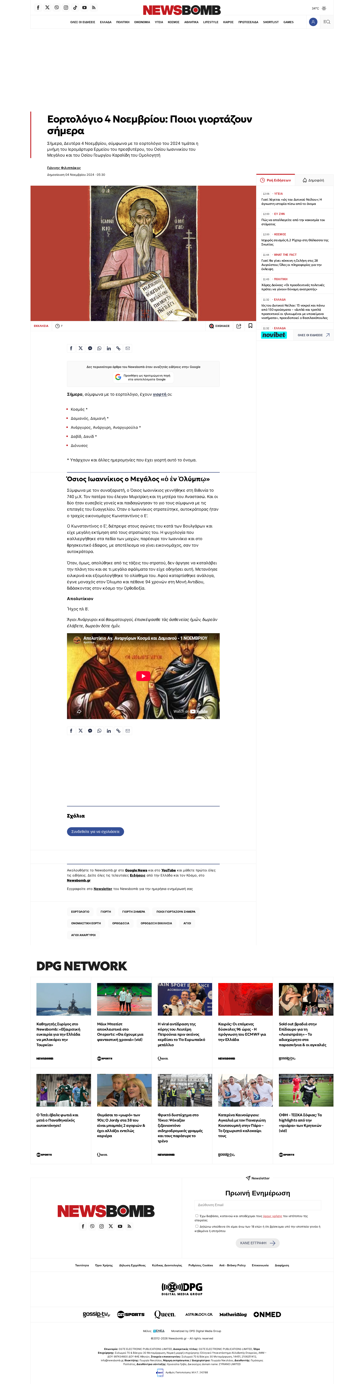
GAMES (289, 22)
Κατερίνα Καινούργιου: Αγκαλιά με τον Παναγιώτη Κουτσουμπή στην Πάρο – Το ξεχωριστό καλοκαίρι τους (242, 1125)
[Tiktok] (75, 7)
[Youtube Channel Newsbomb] (84, 7)
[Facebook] (38, 7)
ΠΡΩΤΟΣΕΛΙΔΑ (248, 22)
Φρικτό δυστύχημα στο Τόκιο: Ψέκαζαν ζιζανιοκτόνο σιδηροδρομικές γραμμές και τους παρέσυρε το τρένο (180, 1127)
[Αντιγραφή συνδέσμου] (239, 326)
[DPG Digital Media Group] (182, 1289)
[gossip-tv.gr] (96, 1314)
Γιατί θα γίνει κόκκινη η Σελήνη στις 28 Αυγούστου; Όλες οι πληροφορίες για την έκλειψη (291, 264)
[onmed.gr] (267, 1314)
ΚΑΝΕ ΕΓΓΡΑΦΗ (253, 1243)
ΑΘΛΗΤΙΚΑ (191, 22)
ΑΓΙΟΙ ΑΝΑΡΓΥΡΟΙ (83, 935)
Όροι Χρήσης (104, 1265)
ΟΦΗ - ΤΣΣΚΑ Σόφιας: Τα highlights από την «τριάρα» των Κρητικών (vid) (300, 1122)
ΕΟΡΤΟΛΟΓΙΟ (80, 911)
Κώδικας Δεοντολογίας (167, 1265)
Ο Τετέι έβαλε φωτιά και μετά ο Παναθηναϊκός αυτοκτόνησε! (57, 1120)
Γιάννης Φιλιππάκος (64, 168)
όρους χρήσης (272, 1216)
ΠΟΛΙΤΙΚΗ (122, 22)
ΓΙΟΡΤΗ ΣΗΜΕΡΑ (133, 911)
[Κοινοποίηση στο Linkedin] (109, 348)
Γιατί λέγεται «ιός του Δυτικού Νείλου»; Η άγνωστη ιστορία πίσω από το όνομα (291, 201)
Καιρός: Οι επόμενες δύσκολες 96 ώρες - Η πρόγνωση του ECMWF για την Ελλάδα (242, 1032)
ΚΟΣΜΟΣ (173, 22)
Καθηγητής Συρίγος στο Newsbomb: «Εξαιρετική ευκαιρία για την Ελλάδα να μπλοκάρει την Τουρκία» (58, 1034)
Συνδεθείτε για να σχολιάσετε (95, 831)
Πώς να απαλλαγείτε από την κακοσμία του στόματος (293, 222)
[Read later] (250, 326)
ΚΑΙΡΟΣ (228, 22)
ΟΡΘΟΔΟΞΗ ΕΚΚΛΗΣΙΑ (156, 923)
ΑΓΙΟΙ (187, 923)
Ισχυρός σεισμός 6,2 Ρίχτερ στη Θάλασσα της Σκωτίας (294, 242)
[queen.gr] (165, 1314)
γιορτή (160, 394)
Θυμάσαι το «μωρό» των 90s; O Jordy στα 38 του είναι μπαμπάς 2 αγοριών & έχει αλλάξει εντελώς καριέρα (121, 1125)
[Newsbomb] (106, 1211)
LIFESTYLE (210, 22)
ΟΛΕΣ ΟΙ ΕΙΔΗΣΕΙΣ (82, 22)
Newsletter (103, 889)
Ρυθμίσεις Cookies (201, 1265)
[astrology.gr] (199, 1314)
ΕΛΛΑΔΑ (105, 22)
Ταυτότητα (82, 1265)
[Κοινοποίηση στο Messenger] (90, 348)
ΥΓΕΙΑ (159, 22)
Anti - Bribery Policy (232, 1265)
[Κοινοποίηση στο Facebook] (71, 348)
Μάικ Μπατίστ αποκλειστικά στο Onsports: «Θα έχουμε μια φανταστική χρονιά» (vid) (120, 1032)
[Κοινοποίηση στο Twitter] (80, 348)
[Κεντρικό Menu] (326, 21)
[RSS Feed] (94, 7)
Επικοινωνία (260, 1265)
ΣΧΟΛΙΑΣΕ (222, 326)
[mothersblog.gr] (233, 1314)
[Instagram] (66, 7)
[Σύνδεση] (313, 21)
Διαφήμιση (282, 1265)
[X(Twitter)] (47, 7)
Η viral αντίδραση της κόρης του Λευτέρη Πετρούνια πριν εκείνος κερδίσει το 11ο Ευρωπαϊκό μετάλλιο (181, 1034)
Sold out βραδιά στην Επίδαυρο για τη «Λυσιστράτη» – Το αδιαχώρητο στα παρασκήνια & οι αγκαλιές (302, 1034)
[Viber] (56, 7)
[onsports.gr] (131, 1314)
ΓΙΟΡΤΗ (106, 911)
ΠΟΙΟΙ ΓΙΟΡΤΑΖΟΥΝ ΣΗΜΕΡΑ (176, 911)
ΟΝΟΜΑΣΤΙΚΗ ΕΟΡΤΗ (86, 923)
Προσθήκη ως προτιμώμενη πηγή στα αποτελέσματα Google (147, 377)
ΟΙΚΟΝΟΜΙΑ (142, 22)
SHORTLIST (271, 22)
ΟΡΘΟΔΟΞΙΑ (120, 923)
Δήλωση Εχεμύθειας (132, 1265)
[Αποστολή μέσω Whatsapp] (99, 348)
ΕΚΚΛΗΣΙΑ (41, 326)
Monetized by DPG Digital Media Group (196, 1331)
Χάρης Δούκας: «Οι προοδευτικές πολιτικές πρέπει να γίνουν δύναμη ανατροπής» (292, 287)
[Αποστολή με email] (128, 348)
